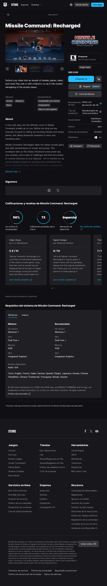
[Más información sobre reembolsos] (100, 112)
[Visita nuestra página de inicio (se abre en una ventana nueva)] (49, 191)
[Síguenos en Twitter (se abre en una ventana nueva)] (58, 191)
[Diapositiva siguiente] (62, 69)
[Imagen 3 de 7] (48, 68)
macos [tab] (25, 315)
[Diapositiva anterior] (7, 69)
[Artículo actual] (21, 68)
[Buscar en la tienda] (8, 14)
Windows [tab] (12, 315)
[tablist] (53, 315)
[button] (34, 171)
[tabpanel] (53, 338)
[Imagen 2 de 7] (35, 68)
